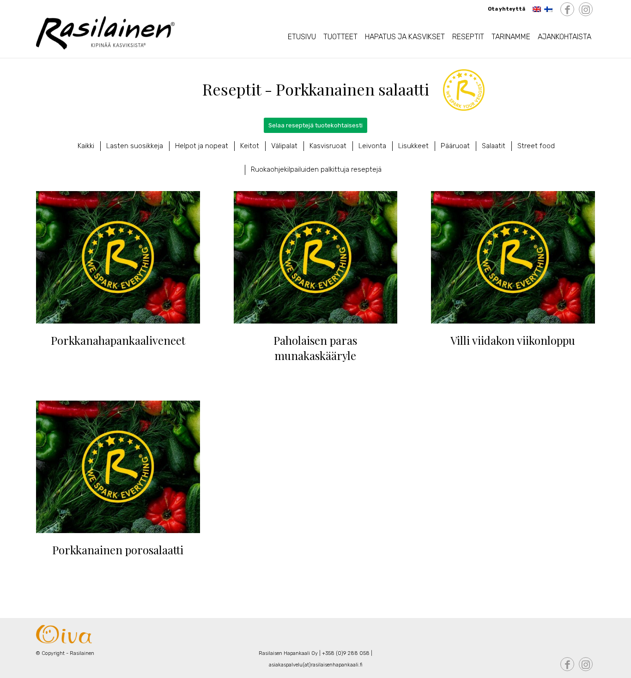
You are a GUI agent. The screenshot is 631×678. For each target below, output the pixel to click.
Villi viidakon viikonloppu (512, 340)
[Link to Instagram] (585, 10)
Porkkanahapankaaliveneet (118, 340)
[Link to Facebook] (567, 10)
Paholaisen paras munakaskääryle (315, 348)
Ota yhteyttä (506, 9)
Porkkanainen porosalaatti (117, 549)
